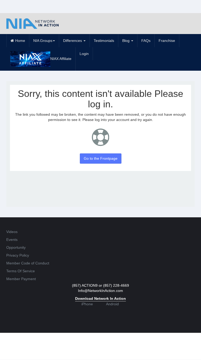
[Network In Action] (32, 23)
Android (112, 304)
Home (20, 40)
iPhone (87, 304)
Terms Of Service (20, 271)
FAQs (145, 40)
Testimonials (104, 40)
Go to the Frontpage (101, 158)
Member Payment (21, 279)
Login (84, 54)
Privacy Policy (17, 255)
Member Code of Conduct (27, 263)
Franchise (167, 40)
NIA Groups (42, 40)
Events (12, 239)
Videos (12, 232)
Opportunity (16, 247)
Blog (126, 40)
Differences (73, 40)
